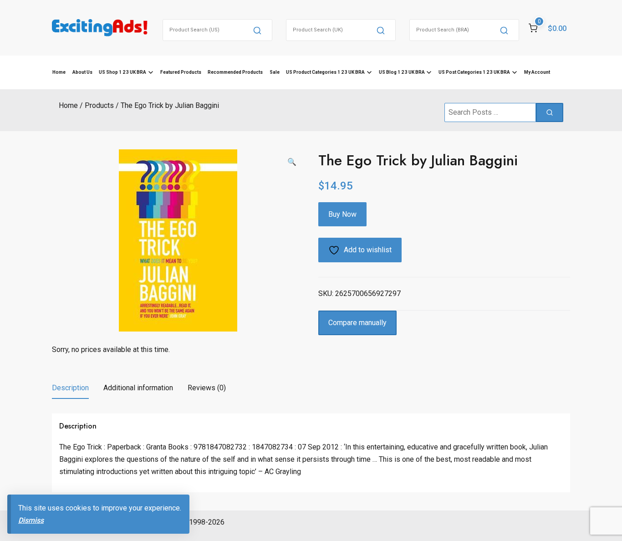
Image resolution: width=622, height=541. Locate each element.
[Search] (257, 30)
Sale (275, 72)
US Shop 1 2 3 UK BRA (122, 72)
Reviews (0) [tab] (207, 387)
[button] (291, 162)
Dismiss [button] (31, 520)
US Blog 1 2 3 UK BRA (402, 72)
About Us (82, 72)
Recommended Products (235, 72)
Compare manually (357, 322)
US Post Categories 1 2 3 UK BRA (474, 72)
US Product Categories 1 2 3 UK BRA (325, 72)
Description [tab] (70, 387)
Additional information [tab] (138, 387)
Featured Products (180, 72)
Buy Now (342, 214)
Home (59, 72)
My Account (537, 72)
